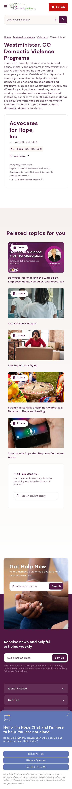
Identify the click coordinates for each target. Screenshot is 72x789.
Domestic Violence (24, 37)
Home (7, 37)
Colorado (42, 37)
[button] (19, 156)
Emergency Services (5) (21, 164)
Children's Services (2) (20, 175)
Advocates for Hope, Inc (24, 130)
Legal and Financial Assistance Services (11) (30, 168)
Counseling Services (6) (21, 172)
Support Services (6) (43, 172)
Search (56, 586)
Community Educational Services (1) (26, 179)
